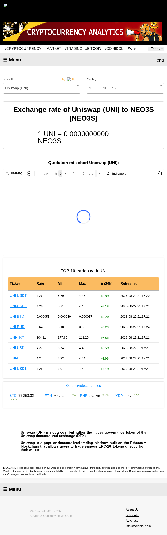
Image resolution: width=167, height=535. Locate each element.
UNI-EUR (17, 327)
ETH (48, 396)
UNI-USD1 (18, 369)
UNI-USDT (18, 295)
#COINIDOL (113, 48)
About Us (132, 509)
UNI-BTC (17, 316)
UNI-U (15, 358)
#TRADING (73, 48)
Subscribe (132, 515)
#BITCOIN (93, 48)
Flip (63, 79)
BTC (13, 395)
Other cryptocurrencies (83, 385)
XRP (119, 396)
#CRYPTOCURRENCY (23, 48)
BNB (83, 396)
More (131, 48)
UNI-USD (17, 348)
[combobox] (41, 88)
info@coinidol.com (138, 526)
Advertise (132, 520)
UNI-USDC (18, 306)
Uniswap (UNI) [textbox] (16, 88)
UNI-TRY (17, 337)
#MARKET (53, 48)
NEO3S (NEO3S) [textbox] (102, 88)
